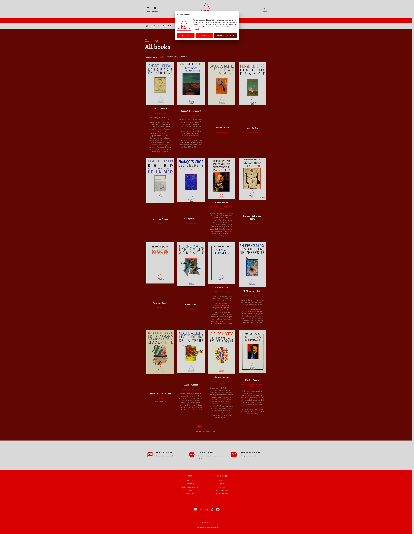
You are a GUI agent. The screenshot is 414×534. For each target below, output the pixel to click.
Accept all (186, 35)
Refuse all (204, 35)
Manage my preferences (225, 35)
